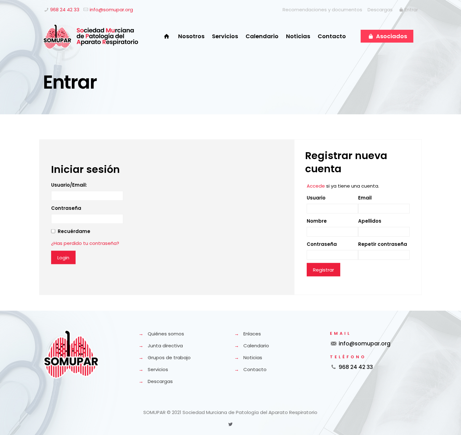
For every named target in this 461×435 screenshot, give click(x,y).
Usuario (316, 197)
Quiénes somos (166, 333)
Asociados (391, 36)
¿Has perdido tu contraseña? (85, 243)
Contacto (255, 369)
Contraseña (66, 208)
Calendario (256, 345)
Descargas (380, 9)
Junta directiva (165, 345)
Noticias (252, 357)
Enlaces (252, 333)
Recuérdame (74, 231)
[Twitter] (230, 424)
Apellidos (369, 220)
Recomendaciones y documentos (322, 9)
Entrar (411, 9)
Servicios (158, 369)
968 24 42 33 (64, 9)
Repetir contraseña (382, 244)
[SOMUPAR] (90, 36)
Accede (316, 185)
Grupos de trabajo (169, 357)
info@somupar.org (111, 9)
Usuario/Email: (69, 184)
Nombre (317, 220)
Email (365, 197)
